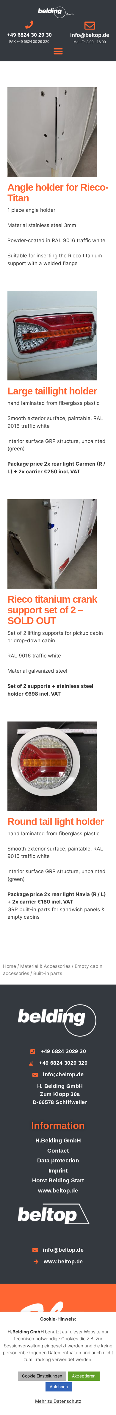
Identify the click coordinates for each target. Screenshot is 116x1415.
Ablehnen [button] (59, 1386)
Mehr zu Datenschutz (58, 1401)
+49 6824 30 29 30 (29, 35)
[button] (58, 51)
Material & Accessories (45, 966)
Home (9, 966)
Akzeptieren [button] (83, 1375)
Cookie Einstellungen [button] (42, 1375)
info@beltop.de (89, 35)
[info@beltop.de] (89, 25)
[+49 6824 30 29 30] (29, 25)
